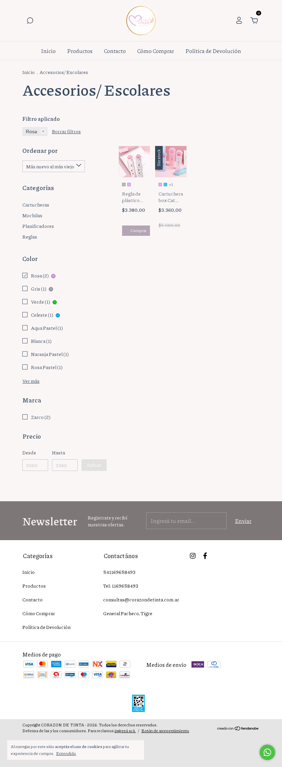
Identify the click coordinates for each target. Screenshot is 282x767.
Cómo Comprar (155, 51)
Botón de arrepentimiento (165, 731)
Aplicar (94, 465)
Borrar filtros (66, 131)
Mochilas (32, 215)
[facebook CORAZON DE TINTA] (205, 555)
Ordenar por (40, 150)
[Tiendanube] (238, 729)
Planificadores (38, 225)
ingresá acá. (125, 731)
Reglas (29, 236)
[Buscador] (29, 20)
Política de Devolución (213, 51)
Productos (80, 51)
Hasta (58, 452)
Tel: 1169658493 (120, 585)
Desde (29, 452)
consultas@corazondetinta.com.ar (141, 599)
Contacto (115, 51)
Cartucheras (35, 204)
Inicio (48, 51)
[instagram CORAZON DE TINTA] (192, 555)
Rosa (31, 131)
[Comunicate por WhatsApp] (267, 752)
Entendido (66, 753)
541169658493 (119, 571)
